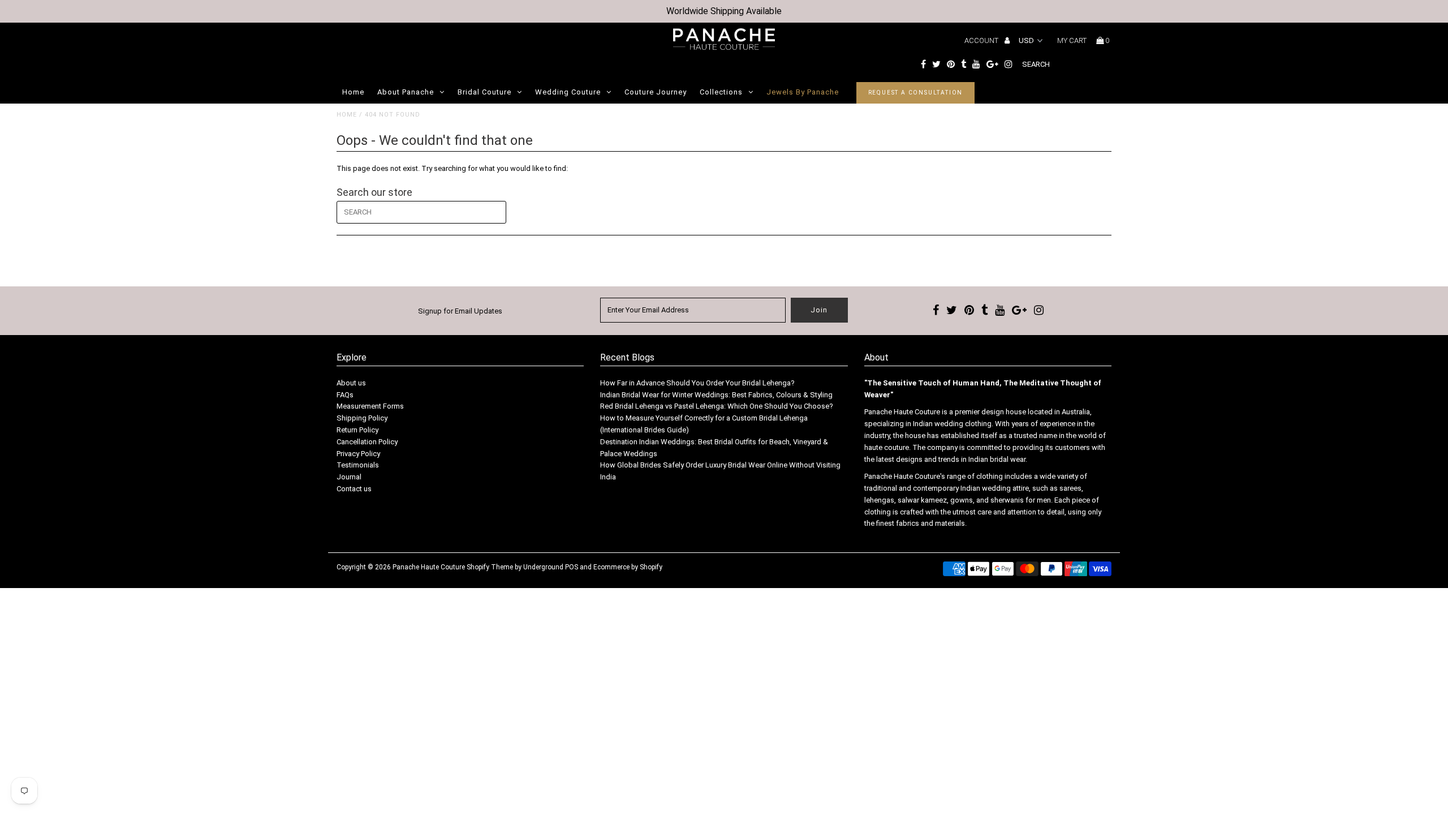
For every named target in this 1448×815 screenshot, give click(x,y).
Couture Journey (655, 92)
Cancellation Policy (367, 441)
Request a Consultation (915, 92)
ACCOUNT (982, 40)
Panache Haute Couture (429, 567)
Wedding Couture (568, 92)
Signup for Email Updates (460, 311)
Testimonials (358, 465)
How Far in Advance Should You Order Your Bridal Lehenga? (697, 383)
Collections (721, 92)
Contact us (354, 488)
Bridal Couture (484, 92)
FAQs (345, 395)
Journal (349, 477)
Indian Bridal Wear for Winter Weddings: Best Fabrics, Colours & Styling (716, 395)
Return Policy (357, 430)
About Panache (405, 92)
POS (571, 567)
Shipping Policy (362, 418)
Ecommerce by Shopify (627, 567)
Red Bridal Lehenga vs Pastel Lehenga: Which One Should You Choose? (716, 406)
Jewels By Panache (802, 92)
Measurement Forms (370, 406)
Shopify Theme (490, 567)
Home (353, 92)
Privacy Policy (358, 453)
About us (351, 383)
